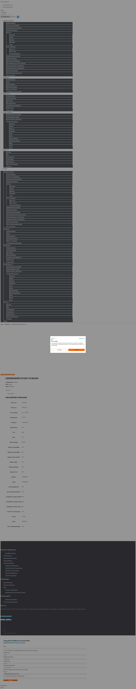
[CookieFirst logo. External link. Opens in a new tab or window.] (51, 339)
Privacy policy (82, 338)
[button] (53, 338)
